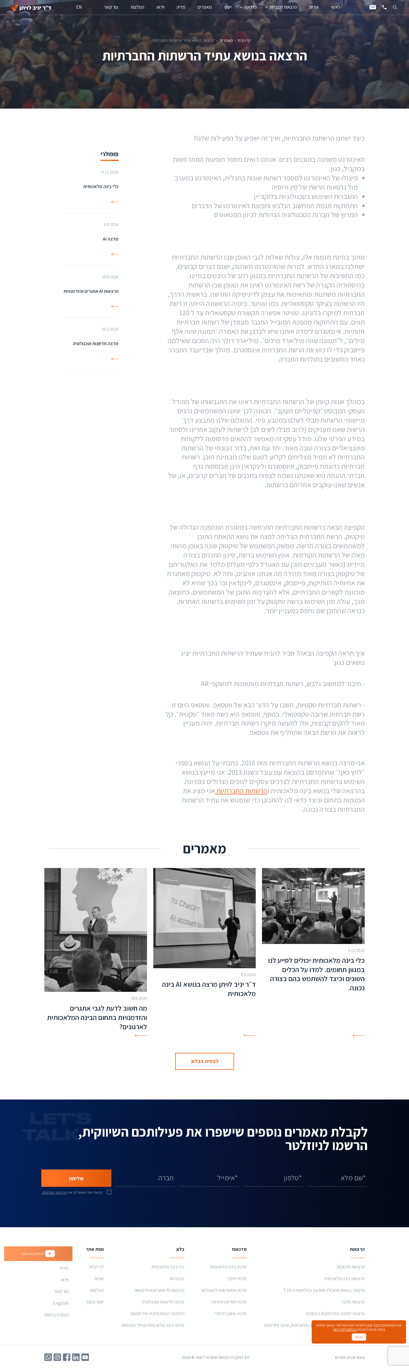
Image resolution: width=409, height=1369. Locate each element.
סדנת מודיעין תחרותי (229, 1302)
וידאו (160, 7)
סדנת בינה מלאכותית (228, 1267)
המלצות (137, 7)
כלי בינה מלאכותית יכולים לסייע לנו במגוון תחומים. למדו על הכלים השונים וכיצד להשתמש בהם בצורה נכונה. (316, 974)
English (61, 1303)
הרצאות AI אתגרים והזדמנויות (159, 1290)
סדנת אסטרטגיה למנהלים (224, 1290)
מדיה (181, 7)
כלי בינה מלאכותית (168, 1267)
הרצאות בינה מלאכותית (344, 1278)
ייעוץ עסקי (95, 1302)
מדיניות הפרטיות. (54, 1192)
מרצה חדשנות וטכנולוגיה (163, 1302)
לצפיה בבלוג (205, 1061)
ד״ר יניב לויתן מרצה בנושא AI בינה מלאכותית (209, 988)
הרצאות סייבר (353, 1302)
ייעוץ (228, 7)
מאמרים (205, 7)
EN (79, 7)
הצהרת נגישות (56, 1315)
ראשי (335, 7)
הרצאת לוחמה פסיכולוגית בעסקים (335, 1313)
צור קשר (111, 7)
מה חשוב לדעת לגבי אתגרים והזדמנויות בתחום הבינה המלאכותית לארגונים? (97, 1017)
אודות (314, 7)
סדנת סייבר (237, 1278)
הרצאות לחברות (283, 7)
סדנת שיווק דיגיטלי (231, 1313)
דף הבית (244, 40)
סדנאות (250, 7)
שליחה (76, 1178)
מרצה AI (177, 1278)
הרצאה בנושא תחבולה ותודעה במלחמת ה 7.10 (324, 1290)
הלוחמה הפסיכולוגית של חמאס (157, 1313)
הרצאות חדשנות (351, 1267)
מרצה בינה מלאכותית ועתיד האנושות (152, 1325)
